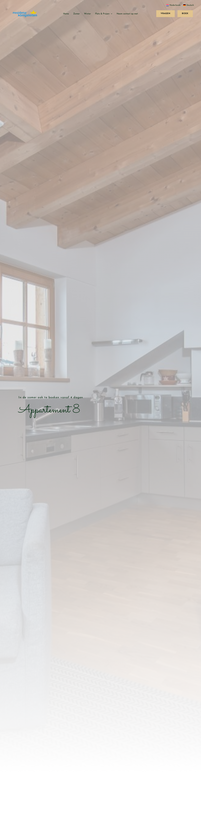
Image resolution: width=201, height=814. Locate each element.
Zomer (76, 14)
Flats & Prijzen (102, 14)
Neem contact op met (127, 14)
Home (66, 14)
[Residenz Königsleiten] (25, 13)
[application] (111, 14)
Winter (87, 14)
